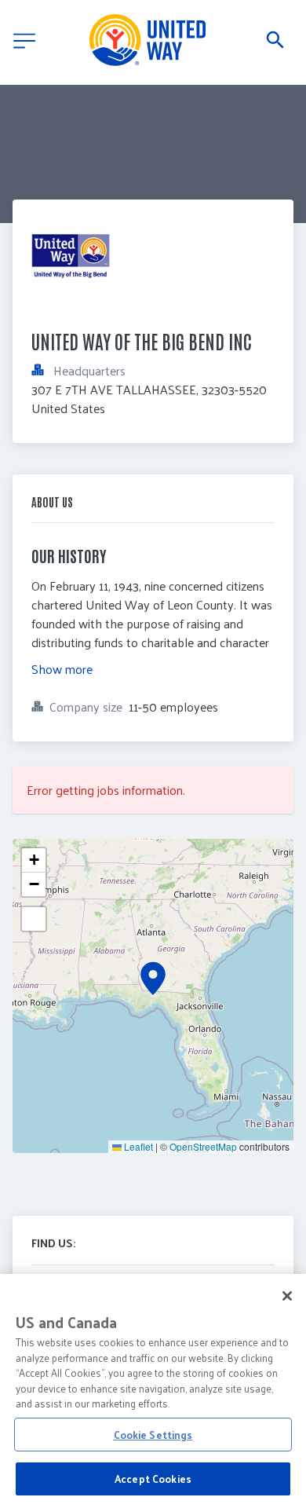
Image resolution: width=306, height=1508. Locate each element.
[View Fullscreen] (34, 919)
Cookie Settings (153, 1435)
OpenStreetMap (203, 1146)
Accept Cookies (153, 1479)
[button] (153, 978)
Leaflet (137, 1146)
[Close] (287, 1296)
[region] (153, 1391)
